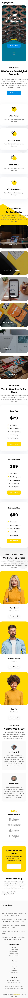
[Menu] (25, 2)
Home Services (14, 972)
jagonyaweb (7, 2)
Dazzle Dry (14, 39)
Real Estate (14, 966)
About (14, 947)
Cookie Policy (14, 949)
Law (14, 968)
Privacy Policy (14, 953)
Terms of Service (14, 956)
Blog (14, 964)
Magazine (14, 970)
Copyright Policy (14, 951)
